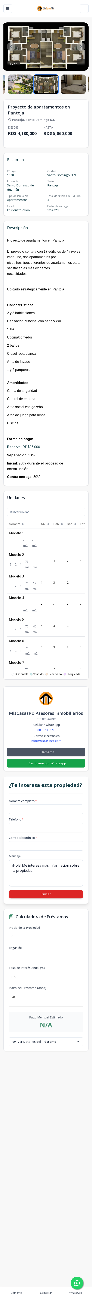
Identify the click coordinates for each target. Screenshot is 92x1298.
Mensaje (15, 856)
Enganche (15, 947)
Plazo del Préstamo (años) (27, 987)
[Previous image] (11, 46)
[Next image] (81, 46)
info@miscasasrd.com (46, 741)
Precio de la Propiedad (24, 927)
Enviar (46, 894)
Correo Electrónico (23, 838)
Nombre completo (23, 801)
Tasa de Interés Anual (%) (27, 967)
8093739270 (46, 730)
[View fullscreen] (81, 63)
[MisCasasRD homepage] (46, 8)
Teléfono (16, 819)
